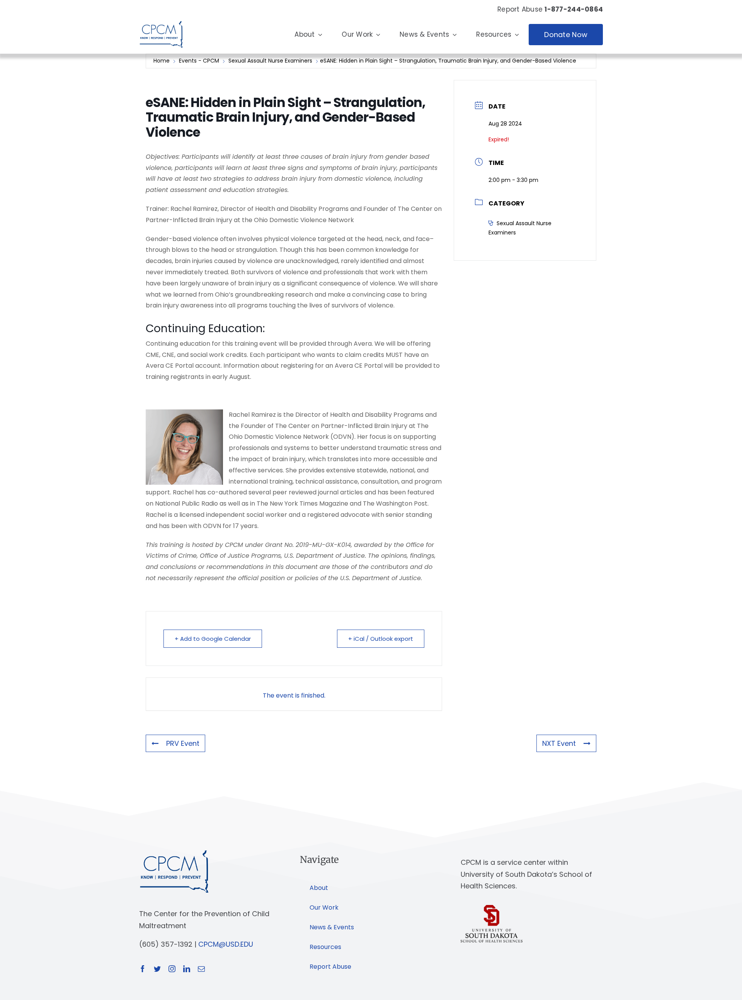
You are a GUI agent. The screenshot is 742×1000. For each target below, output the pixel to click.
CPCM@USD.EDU (225, 944)
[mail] (201, 968)
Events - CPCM (199, 61)
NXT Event (559, 743)
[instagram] (171, 968)
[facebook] (142, 968)
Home (162, 61)
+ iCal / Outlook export (380, 639)
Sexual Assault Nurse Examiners (270, 61)
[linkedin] (186, 968)
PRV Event (182, 743)
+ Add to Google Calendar (213, 639)
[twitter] (157, 968)
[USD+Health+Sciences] (491, 908)
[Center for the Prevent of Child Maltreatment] (161, 19)
